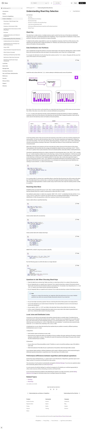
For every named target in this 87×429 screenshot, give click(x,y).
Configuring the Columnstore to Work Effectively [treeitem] (12, 29)
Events (46, 406)
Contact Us (66, 401)
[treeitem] (12, 11)
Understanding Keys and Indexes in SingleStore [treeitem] (12, 35)
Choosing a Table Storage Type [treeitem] (11, 21)
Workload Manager (60, 363)
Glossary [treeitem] (5, 86)
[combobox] (72, 3)
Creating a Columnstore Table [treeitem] (10, 26)
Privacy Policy (58, 416)
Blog (65, 403)
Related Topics (31, 28)
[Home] (5, 3)
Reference (5, 76)
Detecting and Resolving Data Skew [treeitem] (12, 54)
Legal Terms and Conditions (66, 420)
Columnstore (7, 23)
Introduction (5, 11)
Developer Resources (8, 71)
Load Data (5, 63)
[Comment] (56, 389)
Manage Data (6, 68)
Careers (66, 406)
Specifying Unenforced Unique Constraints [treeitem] (11, 60)
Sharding (30, 379)
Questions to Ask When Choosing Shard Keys (37, 22)
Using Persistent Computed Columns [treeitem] (12, 49)
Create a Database (7, 18)
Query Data (5, 66)
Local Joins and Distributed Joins (35, 24)
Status (27, 410)
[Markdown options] (70, 11)
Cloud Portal (50, 364)
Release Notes (6, 81)
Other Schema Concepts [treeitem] (9, 52)
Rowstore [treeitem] (6, 32)
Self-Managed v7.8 (30, 7)
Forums (47, 401)
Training (47, 408)
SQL (28, 60)
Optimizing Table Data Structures (11, 57)
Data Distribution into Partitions (34, 18)
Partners (66, 408)
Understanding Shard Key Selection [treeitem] (12, 38)
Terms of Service (66, 416)
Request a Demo (29, 403)
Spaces (46, 403)
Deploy (4, 13)
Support (4, 83)
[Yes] (50, 389)
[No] (53, 389)
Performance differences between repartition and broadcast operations (42, 26)
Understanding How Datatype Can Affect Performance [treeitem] (11, 44)
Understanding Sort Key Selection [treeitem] (11, 41)
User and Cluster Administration (10, 73)
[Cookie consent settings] (2, 427)
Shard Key (30, 17)
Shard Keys (30, 381)
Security (4, 78)
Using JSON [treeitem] (6, 47)
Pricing (27, 406)
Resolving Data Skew (32, 20)
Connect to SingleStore (8, 16)
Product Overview (30, 401)
